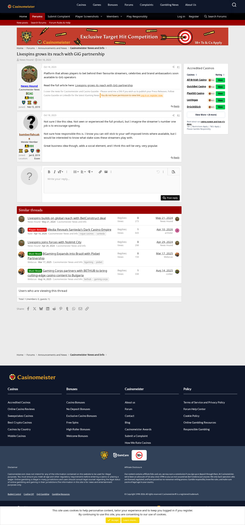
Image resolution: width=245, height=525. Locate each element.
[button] (101, 16)
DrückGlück (194, 106)
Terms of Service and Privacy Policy (204, 402)
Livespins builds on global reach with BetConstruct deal (67, 218)
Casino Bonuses (75, 402)
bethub (87, 279)
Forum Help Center (194, 409)
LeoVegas (192, 100)
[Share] (173, 67)
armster (169, 232)
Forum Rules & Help (59, 22)
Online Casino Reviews (21, 409)
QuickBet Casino (196, 86)
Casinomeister (134, 389)
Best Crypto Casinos (20, 422)
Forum (128, 409)
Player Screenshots (87, 16)
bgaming (88, 262)
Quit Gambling (43, 494)
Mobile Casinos (17, 435)
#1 (178, 67)
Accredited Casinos (19, 402)
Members (113, 16)
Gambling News (169, 4)
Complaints (146, 4)
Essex (37, 158)
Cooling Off (29, 494)
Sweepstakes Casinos (20, 415)
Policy (187, 389)
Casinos (81, 4)
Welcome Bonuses (77, 435)
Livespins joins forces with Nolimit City (54, 242)
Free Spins (72, 422)
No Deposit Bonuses (78, 409)
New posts (22, 22)
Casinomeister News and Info (71, 221)
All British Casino (197, 79)
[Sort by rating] (224, 75)
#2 (178, 115)
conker (169, 274)
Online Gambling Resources (199, 422)
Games (97, 4)
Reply (177, 106)
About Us (190, 4)
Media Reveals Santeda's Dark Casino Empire (79, 229)
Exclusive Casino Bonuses (81, 415)
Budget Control (14, 494)
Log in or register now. (152, 95)
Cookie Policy (191, 415)
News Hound (27, 59)
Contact (129, 415)
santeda (101, 233)
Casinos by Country (19, 429)
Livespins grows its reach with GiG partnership (104, 85)
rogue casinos (87, 233)
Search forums (38, 22)
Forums (129, 4)
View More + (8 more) (206, 114)
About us (130, 402)
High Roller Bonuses (78, 429)
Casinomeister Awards (138, 429)
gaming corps (101, 279)
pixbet (99, 262)
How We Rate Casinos (138, 442)
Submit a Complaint (136, 435)
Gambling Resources (61, 494)
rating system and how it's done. (206, 122)
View (220, 80)
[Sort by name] (196, 75)
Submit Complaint (59, 16)
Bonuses (113, 4)
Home (23, 16)
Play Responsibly (137, 16)
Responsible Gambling (196, 429)
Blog (127, 422)
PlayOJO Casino (195, 93)
